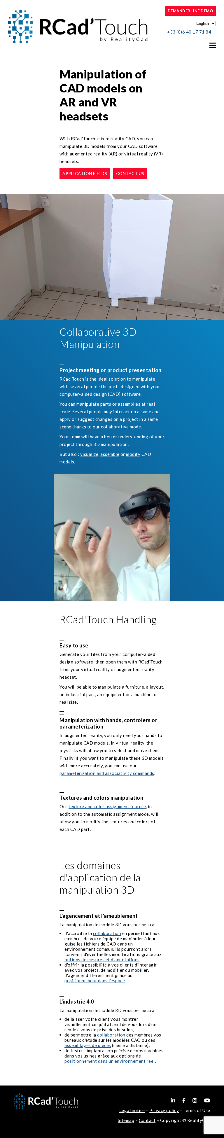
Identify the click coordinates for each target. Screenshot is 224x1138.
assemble (109, 454)
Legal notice (132, 1110)
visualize (89, 454)
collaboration (107, 933)
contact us (130, 173)
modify (133, 454)
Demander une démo (190, 10)
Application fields (84, 173)
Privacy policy (164, 1110)
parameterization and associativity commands (107, 773)
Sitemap (126, 1120)
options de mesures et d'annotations (102, 959)
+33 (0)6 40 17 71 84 (189, 31)
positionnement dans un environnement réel (109, 1061)
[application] (112, 257)
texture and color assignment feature (107, 806)
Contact (147, 1120)
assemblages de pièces (87, 1045)
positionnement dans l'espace (94, 980)
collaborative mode (121, 426)
